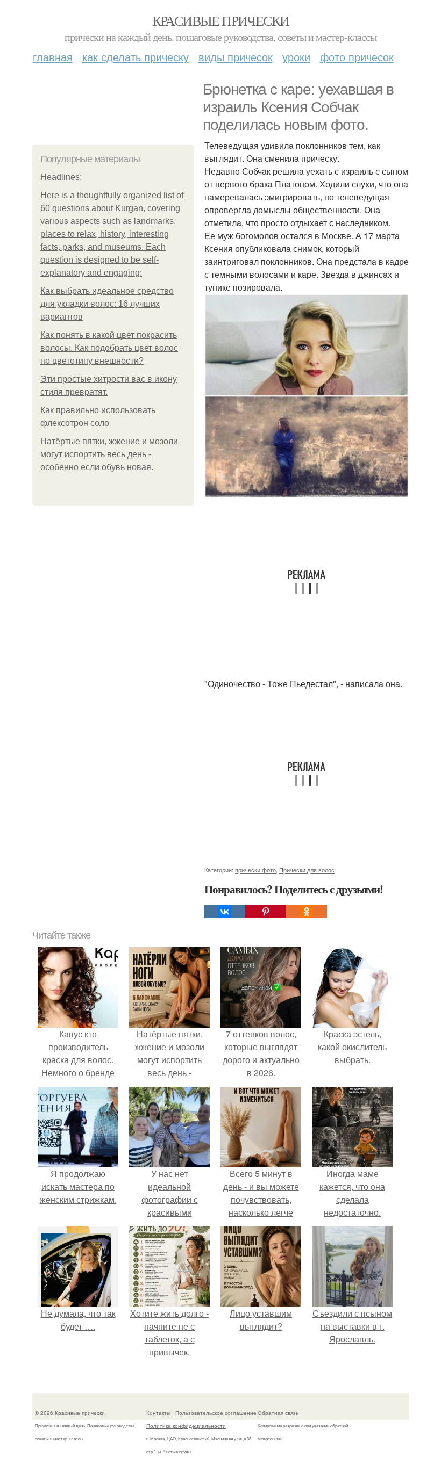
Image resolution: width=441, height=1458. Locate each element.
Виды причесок (235, 56)
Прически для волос (307, 869)
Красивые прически (220, 20)
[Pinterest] (265, 911)
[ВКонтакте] (224, 911)
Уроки (296, 56)
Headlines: (61, 177)
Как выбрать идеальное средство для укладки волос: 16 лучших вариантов (107, 303)
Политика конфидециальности (186, 1426)
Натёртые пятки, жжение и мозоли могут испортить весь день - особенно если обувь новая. (109, 454)
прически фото (255, 869)
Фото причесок (357, 56)
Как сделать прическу (135, 56)
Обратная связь (278, 1413)
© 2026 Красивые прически (70, 1413)
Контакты (158, 1413)
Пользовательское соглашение (216, 1413)
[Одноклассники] (306, 911)
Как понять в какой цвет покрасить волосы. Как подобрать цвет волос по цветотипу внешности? (109, 347)
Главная (53, 56)
